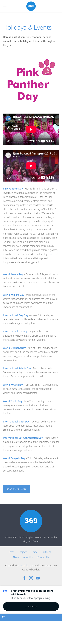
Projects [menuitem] (23, 552)
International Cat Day (15, 331)
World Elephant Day (14, 348)
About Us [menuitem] (28, 557)
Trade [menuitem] (34, 552)
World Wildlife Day (13, 294)
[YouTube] (38, 578)
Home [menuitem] (11, 552)
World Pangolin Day (14, 458)
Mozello (24, 565)
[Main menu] (5, 6)
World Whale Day (13, 384)
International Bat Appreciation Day (23, 437)
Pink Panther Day (13, 188)
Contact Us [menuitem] (43, 557)
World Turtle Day (12, 401)
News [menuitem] (16, 557)
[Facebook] (24, 578)
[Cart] (3, 617)
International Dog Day (15, 315)
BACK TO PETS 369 (16, 488)
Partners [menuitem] (46, 552)
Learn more (31, 606)
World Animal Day (13, 274)
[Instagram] (31, 578)
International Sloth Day (16, 421)
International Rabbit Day (17, 368)
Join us (52, 254)
